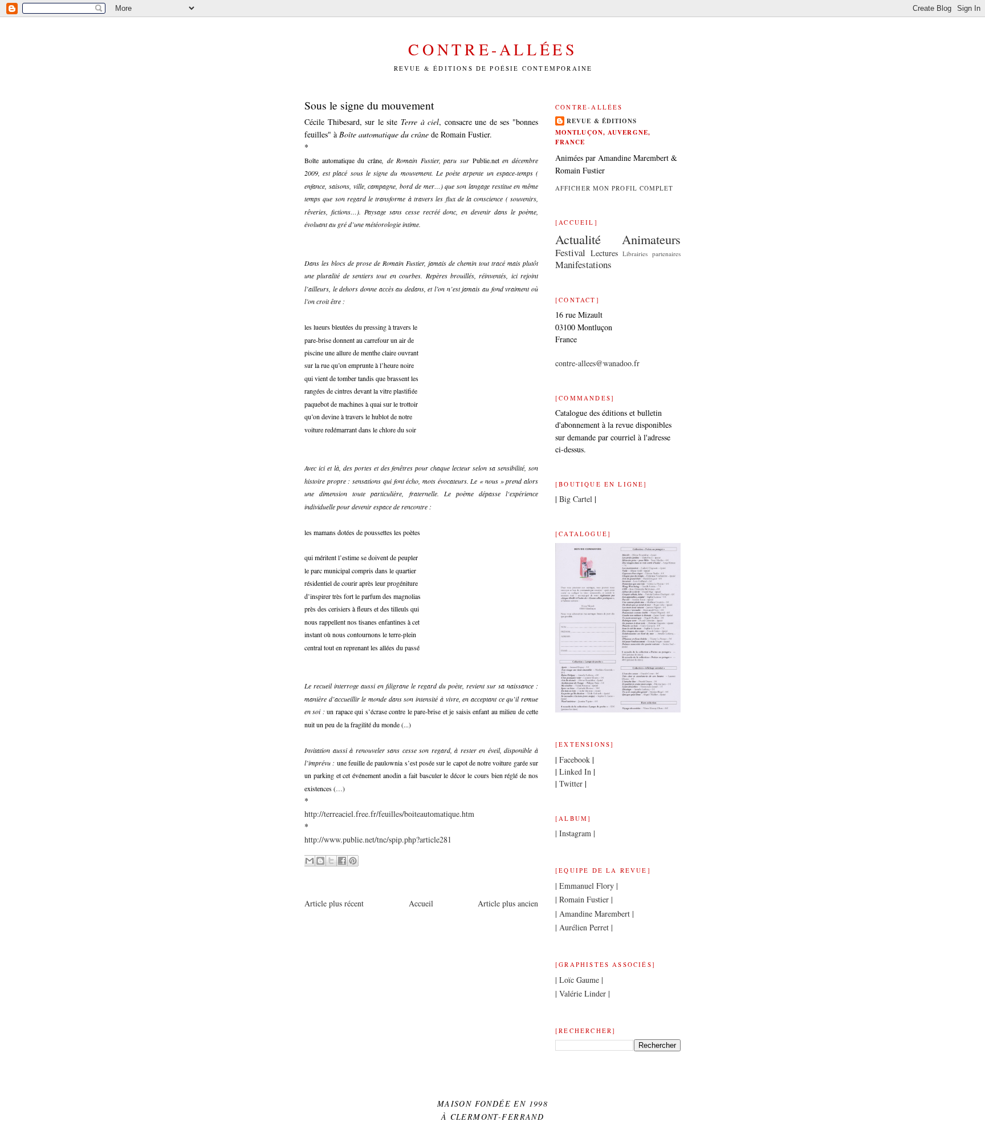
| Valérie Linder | (582, 993)
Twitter (571, 783)
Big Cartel (575, 498)
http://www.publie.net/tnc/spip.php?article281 (377, 839)
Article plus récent (334, 903)
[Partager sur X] (331, 860)
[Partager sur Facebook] (342, 860)
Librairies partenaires (651, 253)
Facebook (574, 759)
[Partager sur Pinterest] (353, 860)
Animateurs (651, 239)
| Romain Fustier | (584, 899)
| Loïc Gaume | (579, 979)
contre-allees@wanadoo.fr (597, 363)
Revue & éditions (602, 120)
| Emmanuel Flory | (586, 885)
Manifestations (583, 264)
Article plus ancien (508, 903)
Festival (570, 252)
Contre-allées (492, 49)
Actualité (578, 239)
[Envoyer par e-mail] (309, 860)
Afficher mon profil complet (614, 188)
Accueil (421, 903)
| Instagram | (575, 833)
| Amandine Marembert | (594, 913)
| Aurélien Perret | (584, 927)
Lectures (604, 253)
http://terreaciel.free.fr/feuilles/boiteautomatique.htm (389, 813)
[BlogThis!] (320, 860)
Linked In (575, 771)
